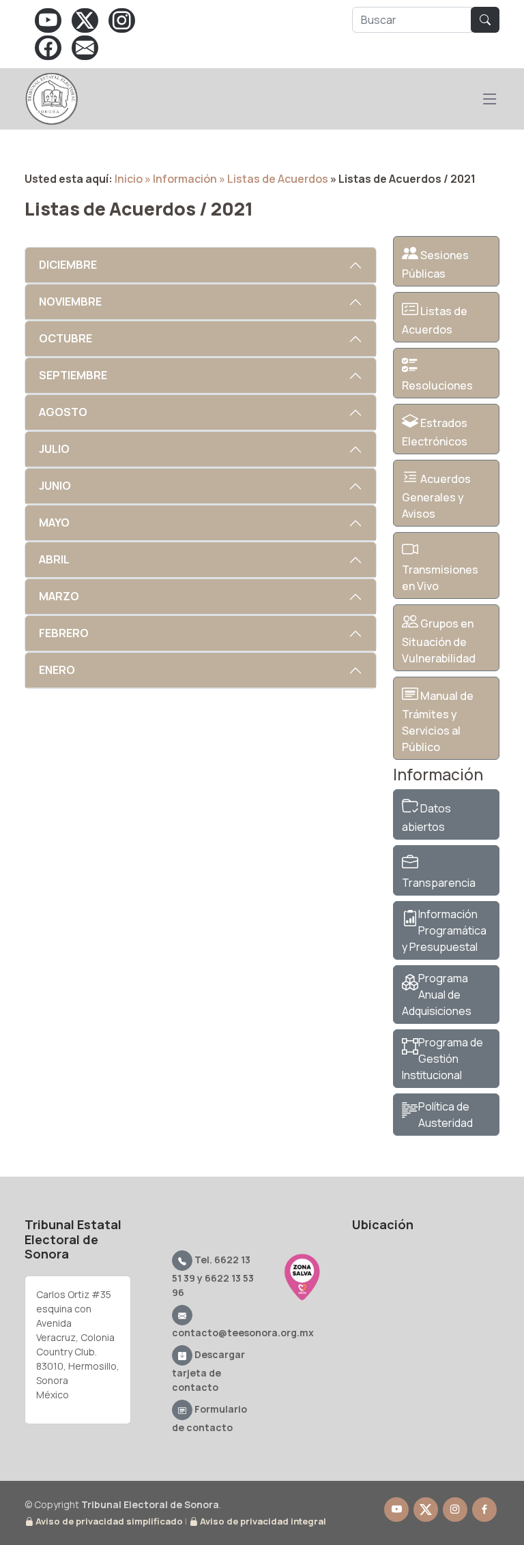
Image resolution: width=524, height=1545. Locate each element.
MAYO (54, 522)
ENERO (57, 669)
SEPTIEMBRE (73, 375)
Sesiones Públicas (435, 264)
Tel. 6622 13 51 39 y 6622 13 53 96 (213, 1276)
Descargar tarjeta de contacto (208, 1371)
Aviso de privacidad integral (262, 1521)
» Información (181, 178)
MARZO (59, 596)
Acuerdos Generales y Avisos (436, 496)
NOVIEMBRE (70, 301)
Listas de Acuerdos (434, 320)
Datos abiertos (426, 817)
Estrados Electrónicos (434, 432)
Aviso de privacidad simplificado (108, 1521)
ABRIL (54, 559)
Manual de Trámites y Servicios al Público (438, 721)
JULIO (54, 448)
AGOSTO (63, 412)
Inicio (129, 178)
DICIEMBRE (68, 264)
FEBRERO (64, 633)
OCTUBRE (65, 338)
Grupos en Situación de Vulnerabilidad (439, 641)
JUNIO (55, 485)
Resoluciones (437, 385)
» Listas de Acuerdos (273, 178)
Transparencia (439, 882)
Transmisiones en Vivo (440, 577)
